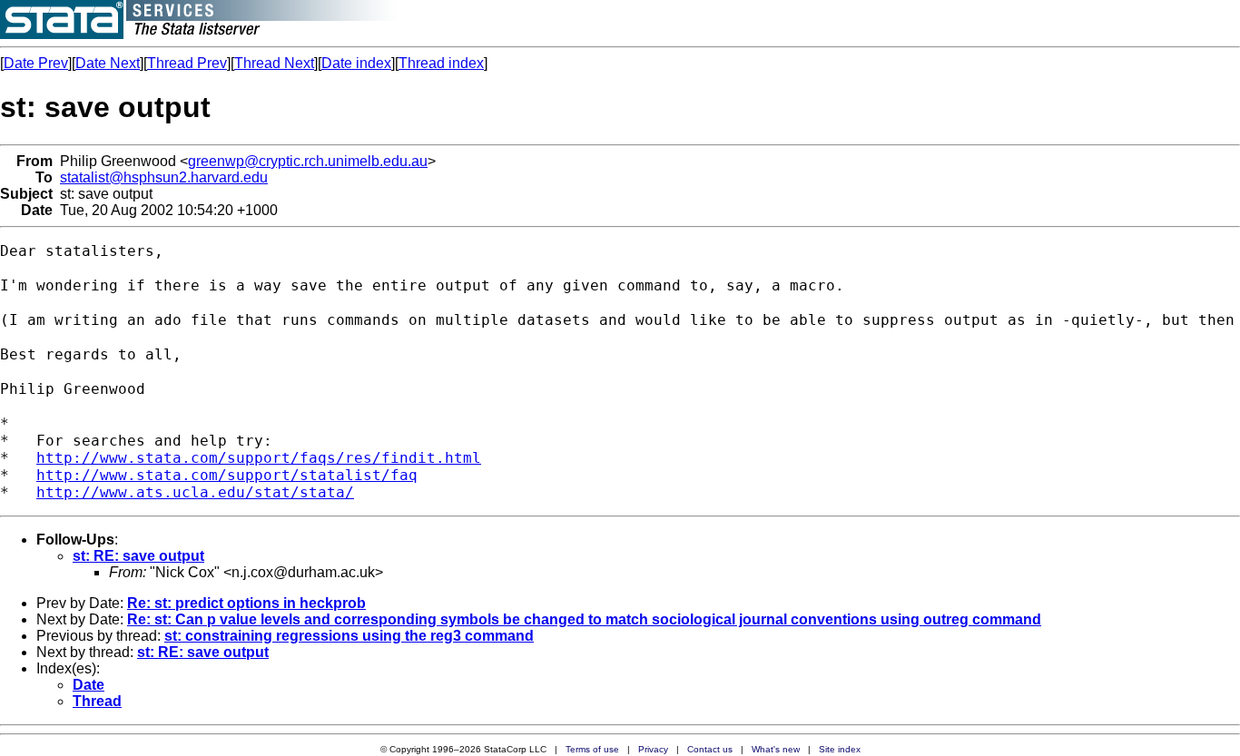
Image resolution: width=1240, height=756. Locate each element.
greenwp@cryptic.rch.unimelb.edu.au (308, 161)
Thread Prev (187, 63)
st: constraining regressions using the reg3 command (349, 635)
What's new (776, 749)
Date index (356, 63)
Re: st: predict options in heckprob (246, 603)
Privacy (653, 749)
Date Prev (36, 63)
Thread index (441, 63)
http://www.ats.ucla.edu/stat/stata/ (195, 492)
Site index (840, 749)
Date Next (107, 63)
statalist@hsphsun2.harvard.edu (164, 177)
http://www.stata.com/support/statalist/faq (227, 475)
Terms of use (592, 749)
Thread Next (274, 63)
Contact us (710, 749)
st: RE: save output (138, 556)
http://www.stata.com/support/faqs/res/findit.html (258, 457)
